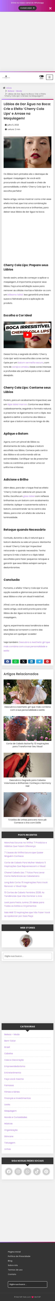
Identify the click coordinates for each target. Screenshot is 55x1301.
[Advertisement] (27, 41)
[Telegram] (39, 661)
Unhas (7, 1149)
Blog (10, 1260)
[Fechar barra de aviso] (50, 8)
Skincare (8, 1136)
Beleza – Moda (11, 1034)
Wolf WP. (37, 1297)
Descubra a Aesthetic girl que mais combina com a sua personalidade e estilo (27, 646)
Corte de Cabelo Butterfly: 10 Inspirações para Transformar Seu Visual (27, 745)
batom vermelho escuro (30, 362)
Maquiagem (10, 1110)
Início (9, 88)
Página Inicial (14, 1251)
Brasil (7, 1047)
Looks (7, 1104)
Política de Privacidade (19, 1256)
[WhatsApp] (27, 1171)
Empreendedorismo (14, 1066)
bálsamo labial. (15, 294)
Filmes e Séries (12, 1091)
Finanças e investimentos (17, 1098)
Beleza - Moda (15, 91)
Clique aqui (26, 8)
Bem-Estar (10, 1040)
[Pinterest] (47, 661)
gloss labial (29, 496)
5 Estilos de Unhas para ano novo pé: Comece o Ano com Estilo (27, 821)
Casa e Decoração (14, 1059)
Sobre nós (13, 1265)
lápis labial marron (17, 404)
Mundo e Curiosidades (15, 1117)
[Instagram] (18, 1171)
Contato (12, 1274)
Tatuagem (9, 1142)
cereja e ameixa (20, 366)
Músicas (8, 1123)
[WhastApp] (15, 661)
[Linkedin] (31, 661)
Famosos (9, 1085)
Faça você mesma (14, 1079)
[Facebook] (7, 661)
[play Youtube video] (27, 335)
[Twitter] (23, 661)
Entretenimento (12, 1072)
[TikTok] (37, 1171)
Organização (11, 1130)
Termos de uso (15, 1269)
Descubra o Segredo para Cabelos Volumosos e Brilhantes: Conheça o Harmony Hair (27, 783)
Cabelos (8, 1053)
